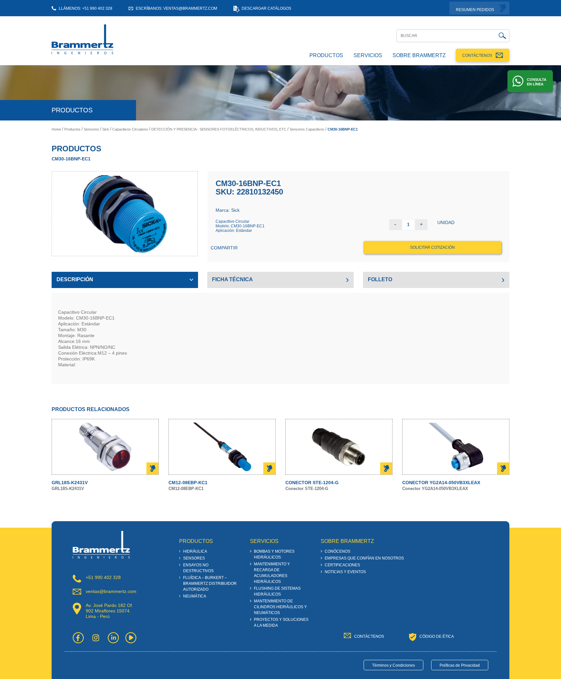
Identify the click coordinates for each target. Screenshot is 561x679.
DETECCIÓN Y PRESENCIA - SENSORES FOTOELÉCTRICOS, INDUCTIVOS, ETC (218, 129)
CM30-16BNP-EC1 (343, 129)
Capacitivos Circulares (130, 129)
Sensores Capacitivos (307, 129)
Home (56, 129)
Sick (105, 129)
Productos (72, 129)
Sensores (91, 129)
